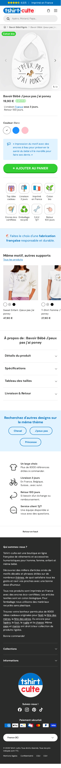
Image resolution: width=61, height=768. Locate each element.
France (19, 106)
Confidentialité (27, 756)
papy (6, 626)
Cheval (18, 431)
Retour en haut (30, 531)
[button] (48, 10)
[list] (30, 60)
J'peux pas (41, 431)
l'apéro (7, 622)
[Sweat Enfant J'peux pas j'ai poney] (20, 282)
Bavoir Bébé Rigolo (18, 27)
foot (16, 622)
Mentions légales (10, 756)
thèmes (19, 577)
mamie (16, 626)
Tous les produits (13, 259)
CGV (45, 756)
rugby (26, 622)
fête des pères (22, 619)
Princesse (31, 442)
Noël (40, 615)
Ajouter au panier (32, 168)
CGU (38, 756)
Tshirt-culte (15, 748)
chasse (40, 622)
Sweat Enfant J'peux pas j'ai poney (18, 312)
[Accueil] (4, 27)
